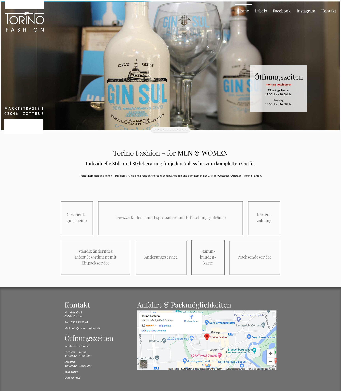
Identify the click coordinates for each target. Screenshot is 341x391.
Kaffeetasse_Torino (164, 129)
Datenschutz (72, 377)
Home (243, 10)
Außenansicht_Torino (186, 129)
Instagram (306, 10)
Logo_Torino (180, 129)
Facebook (282, 10)
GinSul (158, 129)
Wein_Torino (170, 129)
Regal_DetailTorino (183, 129)
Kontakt (328, 10)
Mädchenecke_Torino (155, 129)
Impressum (71, 371)
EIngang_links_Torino (173, 129)
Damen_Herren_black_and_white (161, 129)
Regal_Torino (177, 129)
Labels (261, 10)
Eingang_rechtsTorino (167, 129)
